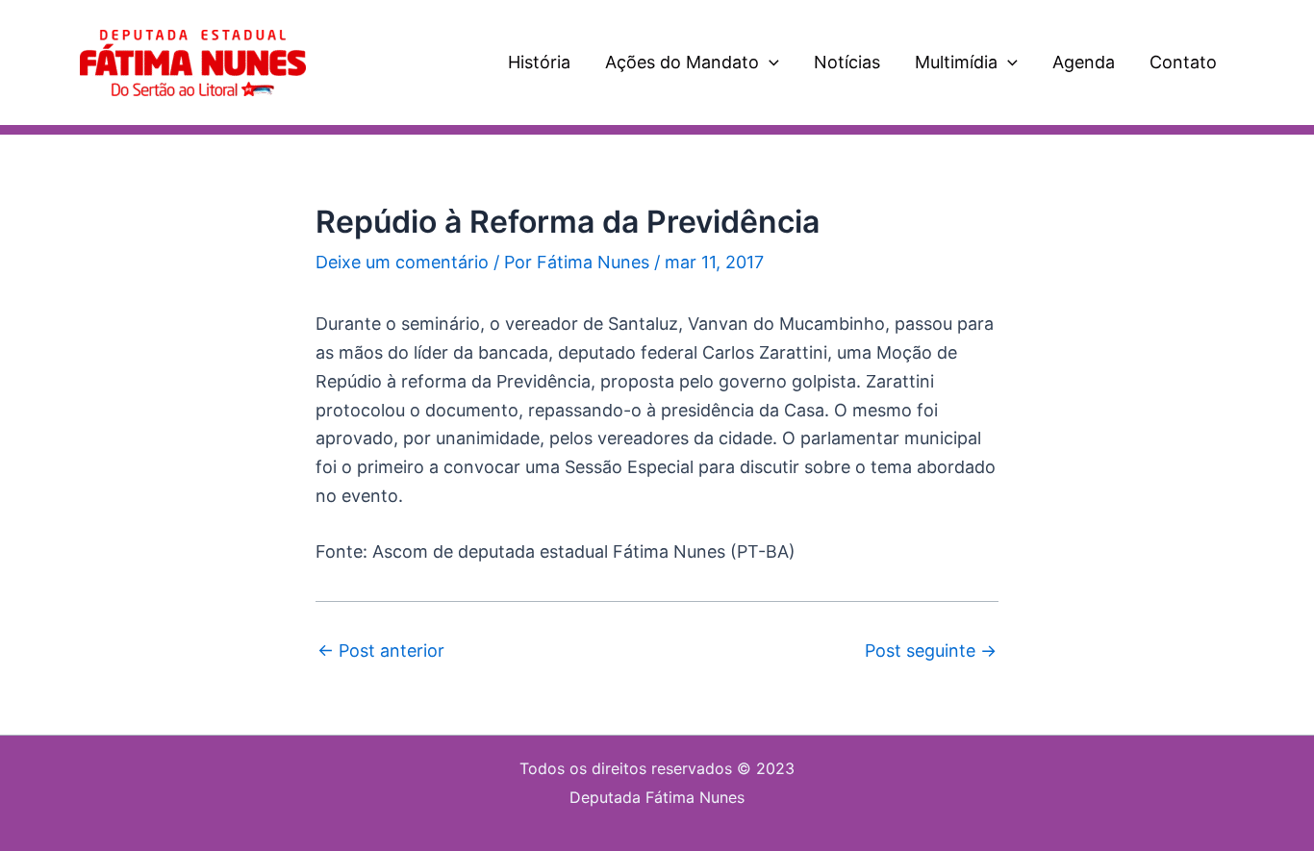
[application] (769, 62)
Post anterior (380, 651)
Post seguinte (931, 651)
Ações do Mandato (682, 62)
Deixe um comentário (402, 262)
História (539, 62)
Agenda (1083, 62)
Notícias (847, 62)
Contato (1183, 62)
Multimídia (956, 62)
